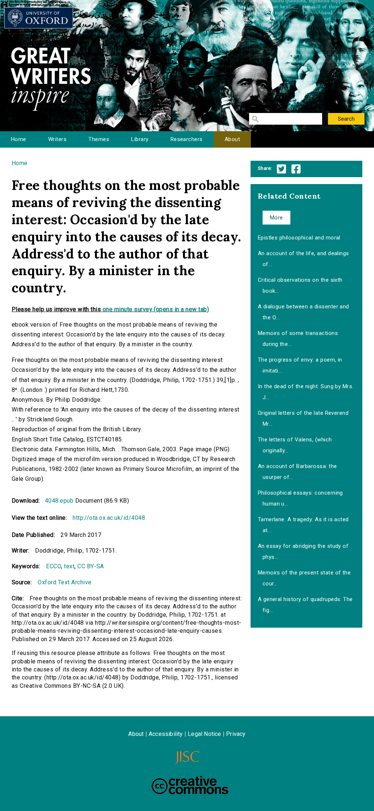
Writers (57, 139)
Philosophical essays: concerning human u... (300, 498)
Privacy (235, 733)
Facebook (296, 168)
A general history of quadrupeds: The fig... (305, 604)
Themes (98, 139)
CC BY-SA (90, 566)
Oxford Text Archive (64, 582)
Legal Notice (204, 733)
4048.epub (59, 500)
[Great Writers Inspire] (38, 17)
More (276, 217)
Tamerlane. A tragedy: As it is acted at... (303, 525)
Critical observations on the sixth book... (300, 285)
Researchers (187, 139)
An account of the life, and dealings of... (303, 259)
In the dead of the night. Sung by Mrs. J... (306, 392)
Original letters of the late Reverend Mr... (303, 418)
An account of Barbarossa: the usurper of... (297, 471)
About (232, 139)
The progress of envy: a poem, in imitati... (300, 365)
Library (139, 139)
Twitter (281, 168)
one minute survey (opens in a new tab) (156, 309)
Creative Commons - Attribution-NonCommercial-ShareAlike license (190, 785)
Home (18, 139)
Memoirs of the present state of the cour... (304, 578)
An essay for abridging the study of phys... (303, 551)
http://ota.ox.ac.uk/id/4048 (109, 517)
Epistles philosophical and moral (299, 237)
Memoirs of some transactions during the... (298, 338)
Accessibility (166, 733)
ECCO (53, 566)
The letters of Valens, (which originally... (295, 445)
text (69, 566)
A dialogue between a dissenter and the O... (303, 312)
